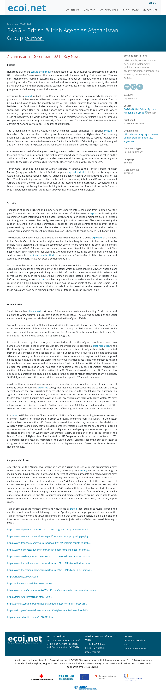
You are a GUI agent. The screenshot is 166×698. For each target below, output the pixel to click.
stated (73, 508)
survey (83, 470)
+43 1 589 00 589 (96, 647)
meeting (108, 130)
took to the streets (41, 71)
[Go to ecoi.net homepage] (27, 7)
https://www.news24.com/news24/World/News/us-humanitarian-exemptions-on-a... (52, 590)
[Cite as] (127, 87)
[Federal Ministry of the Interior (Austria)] (106, 677)
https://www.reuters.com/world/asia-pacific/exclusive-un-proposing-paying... (48, 536)
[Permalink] (140, 87)
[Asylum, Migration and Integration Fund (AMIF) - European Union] (84, 677)
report (28, 96)
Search (136, 10)
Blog (126, 10)
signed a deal (77, 172)
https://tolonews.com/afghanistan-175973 (29, 596)
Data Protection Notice (136, 648)
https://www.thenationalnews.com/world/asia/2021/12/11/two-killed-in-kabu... (49, 563)
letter (15, 415)
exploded (97, 237)
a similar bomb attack (42, 255)
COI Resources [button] (109, 10)
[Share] (133, 87)
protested (43, 387)
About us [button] (90, 10)
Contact (128, 636)
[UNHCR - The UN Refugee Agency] (85, 687)
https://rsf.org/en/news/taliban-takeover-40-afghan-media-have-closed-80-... (48, 610)
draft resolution (101, 345)
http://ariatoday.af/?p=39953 (22, 576)
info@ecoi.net (92, 651)
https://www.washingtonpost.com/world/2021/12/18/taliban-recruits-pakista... (49, 556)
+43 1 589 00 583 (96, 643)
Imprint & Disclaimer (135, 640)
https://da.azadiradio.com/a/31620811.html (30, 617)
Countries (73, 10)
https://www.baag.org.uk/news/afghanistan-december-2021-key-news (141, 138)
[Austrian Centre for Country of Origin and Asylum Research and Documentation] (66, 677)
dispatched (35, 311)
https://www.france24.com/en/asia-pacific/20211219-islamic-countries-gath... (49, 542)
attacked (41, 279)
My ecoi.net (150, 10)
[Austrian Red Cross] (41, 677)
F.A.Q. (127, 644)
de (154, 2)
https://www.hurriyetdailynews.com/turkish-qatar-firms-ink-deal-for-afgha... (48, 549)
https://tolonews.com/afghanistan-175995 (29, 583)
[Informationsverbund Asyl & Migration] (132, 677)
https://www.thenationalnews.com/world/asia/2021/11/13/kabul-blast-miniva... (49, 569)
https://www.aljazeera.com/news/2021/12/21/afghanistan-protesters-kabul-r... (49, 529)
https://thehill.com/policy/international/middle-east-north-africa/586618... (47, 603)
